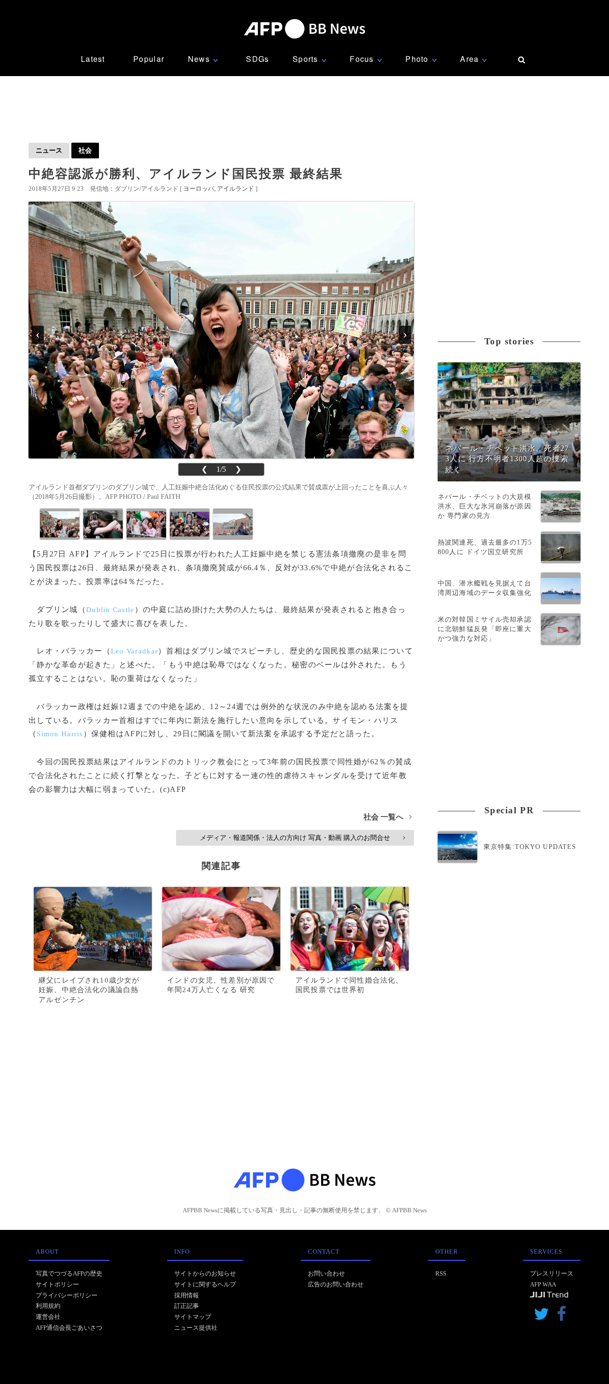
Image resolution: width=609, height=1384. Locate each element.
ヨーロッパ (198, 188)
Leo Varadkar (134, 651)
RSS (440, 1273)
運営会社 (48, 1316)
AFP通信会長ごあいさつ (69, 1327)
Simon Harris (60, 734)
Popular (148, 58)
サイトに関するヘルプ (205, 1284)
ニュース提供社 (195, 1327)
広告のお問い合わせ (335, 1284)
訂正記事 (186, 1305)
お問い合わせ (326, 1273)
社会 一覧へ (387, 817)
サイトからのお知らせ (205, 1273)
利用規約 (48, 1305)
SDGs (257, 58)
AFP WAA (543, 1284)
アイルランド (235, 188)
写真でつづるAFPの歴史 (69, 1273)
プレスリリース (551, 1273)
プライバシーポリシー (67, 1295)
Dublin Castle (110, 610)
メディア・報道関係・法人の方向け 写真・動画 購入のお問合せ (302, 837)
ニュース (49, 150)
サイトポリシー (57, 1284)
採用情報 (186, 1295)
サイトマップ (192, 1316)
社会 (85, 150)
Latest (93, 58)
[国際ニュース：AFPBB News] (304, 29)
